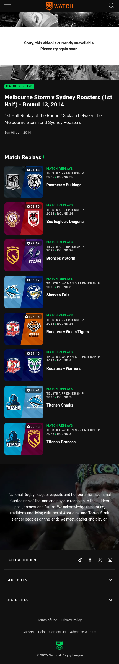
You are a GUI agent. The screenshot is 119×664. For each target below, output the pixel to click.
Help (41, 632)
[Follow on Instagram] (110, 560)
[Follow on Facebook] (90, 560)
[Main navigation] (7, 6)
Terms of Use (47, 620)
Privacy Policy (71, 620)
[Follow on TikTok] (80, 560)
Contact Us (57, 632)
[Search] (111, 6)
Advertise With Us (83, 632)
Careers (28, 632)
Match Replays (19, 86)
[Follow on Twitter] (100, 560)
